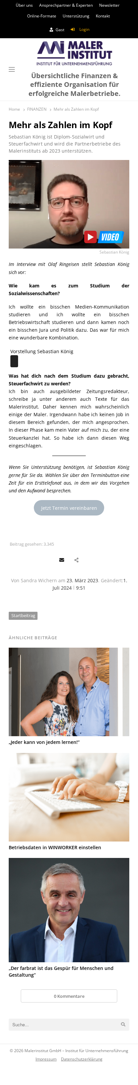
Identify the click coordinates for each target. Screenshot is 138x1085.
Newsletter (109, 5)
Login (84, 29)
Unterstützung (76, 16)
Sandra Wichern (39, 580)
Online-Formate (41, 16)
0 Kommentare (69, 996)
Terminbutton (104, 475)
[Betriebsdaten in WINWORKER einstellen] (69, 797)
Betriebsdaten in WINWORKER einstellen (55, 847)
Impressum (46, 1059)
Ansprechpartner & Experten (66, 5)
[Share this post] (76, 560)
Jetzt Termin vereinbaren (69, 508)
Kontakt (103, 16)
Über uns (24, 5)
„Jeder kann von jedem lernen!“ (44, 742)
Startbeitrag (23, 615)
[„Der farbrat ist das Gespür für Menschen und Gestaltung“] (69, 910)
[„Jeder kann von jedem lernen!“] (69, 692)
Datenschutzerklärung (81, 1059)
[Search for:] (69, 1024)
